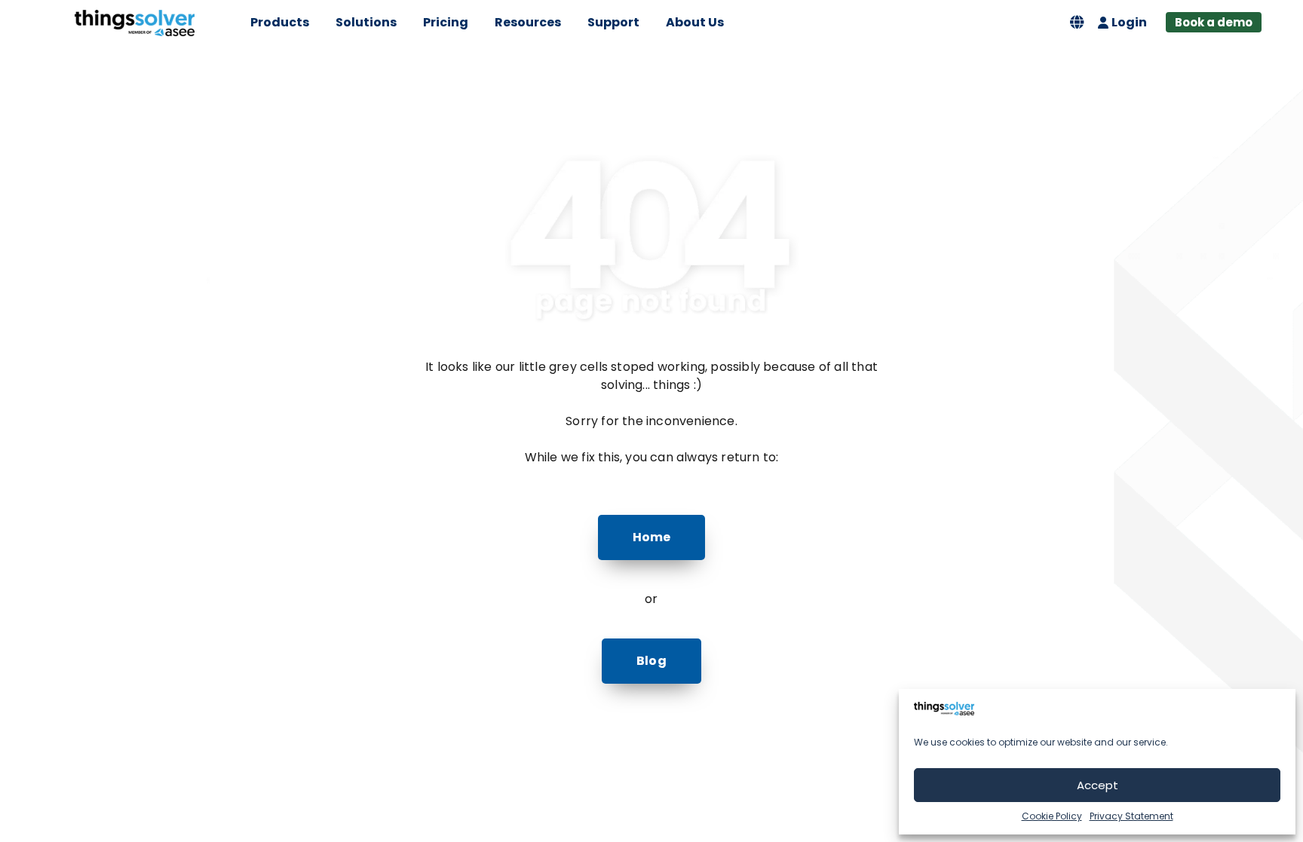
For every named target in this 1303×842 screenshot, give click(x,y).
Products (279, 22)
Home (652, 537)
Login (1129, 22)
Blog (651, 660)
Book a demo (1213, 22)
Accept (1097, 785)
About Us (695, 22)
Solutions (366, 22)
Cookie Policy (1052, 816)
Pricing (445, 22)
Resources (528, 22)
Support (613, 22)
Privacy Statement (1131, 816)
